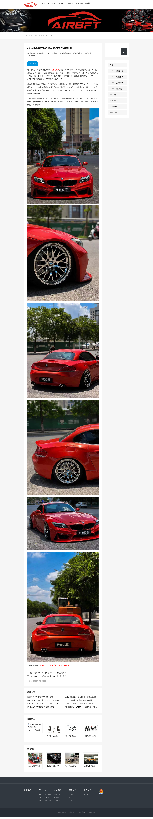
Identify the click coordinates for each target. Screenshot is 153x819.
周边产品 (113, 112)
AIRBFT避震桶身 (117, 89)
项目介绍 (32, 63)
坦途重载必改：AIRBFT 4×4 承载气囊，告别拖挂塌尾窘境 (85, 707)
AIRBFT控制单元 (117, 83)
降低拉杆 (113, 106)
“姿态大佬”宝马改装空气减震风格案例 (55, 665)
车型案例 (70, 3)
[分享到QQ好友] (40, 681)
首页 (43, 3)
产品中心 (60, 3)
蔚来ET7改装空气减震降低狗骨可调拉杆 (79, 700)
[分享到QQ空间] (37, 681)
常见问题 (57, 800)
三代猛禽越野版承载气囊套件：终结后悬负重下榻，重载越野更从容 (88, 697)
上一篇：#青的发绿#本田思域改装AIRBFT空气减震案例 (46, 673)
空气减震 (55, 70)
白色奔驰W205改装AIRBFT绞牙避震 (40, 697)
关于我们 (51, 3)
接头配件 (113, 95)
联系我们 (88, 3)
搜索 (109, 47)
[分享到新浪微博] (34, 681)
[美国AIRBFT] (30, 4)
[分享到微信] (43, 681)
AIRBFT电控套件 (117, 77)
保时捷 (71, 794)
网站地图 (91, 812)
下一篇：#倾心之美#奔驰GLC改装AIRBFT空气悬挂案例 (46, 676)
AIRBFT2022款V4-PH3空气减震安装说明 (79, 704)
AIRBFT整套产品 (117, 71)
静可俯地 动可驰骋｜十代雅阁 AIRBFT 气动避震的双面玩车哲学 (49, 700)
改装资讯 (79, 3)
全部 (111, 65)
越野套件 (113, 100)
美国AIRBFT (73, 812)
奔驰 (70, 797)
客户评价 (57, 797)
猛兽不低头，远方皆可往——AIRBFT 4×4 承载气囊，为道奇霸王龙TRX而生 (53, 704)
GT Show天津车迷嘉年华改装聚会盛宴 (40, 707)
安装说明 (57, 794)
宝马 (45, 35)
